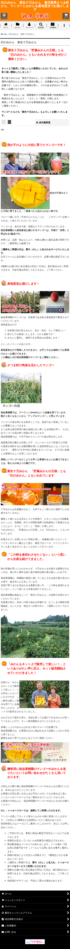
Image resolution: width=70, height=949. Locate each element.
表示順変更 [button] (44, 122)
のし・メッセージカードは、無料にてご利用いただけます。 (31, 810)
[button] (4, 16)
